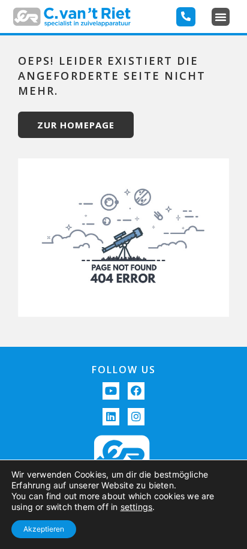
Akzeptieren (43, 528)
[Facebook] (136, 391)
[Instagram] (136, 416)
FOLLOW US (124, 369)
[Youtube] (111, 391)
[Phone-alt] (185, 16)
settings (137, 507)
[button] (221, 17)
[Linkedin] (111, 416)
